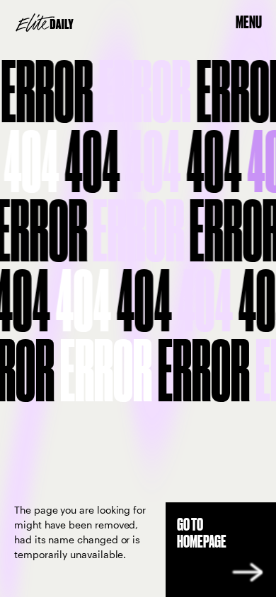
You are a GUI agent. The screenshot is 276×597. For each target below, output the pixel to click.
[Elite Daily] (44, 22)
